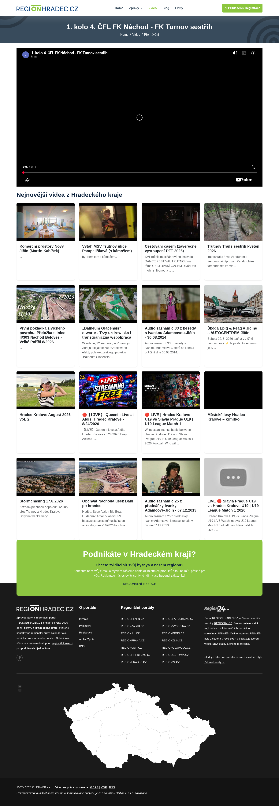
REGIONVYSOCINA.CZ (176, 626)
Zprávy (134, 8)
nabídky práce (25, 638)
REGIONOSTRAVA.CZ (175, 654)
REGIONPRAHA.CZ (133, 640)
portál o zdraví (234, 656)
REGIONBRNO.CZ (173, 633)
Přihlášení (85, 625)
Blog (165, 8)
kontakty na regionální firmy (33, 632)
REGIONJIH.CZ (130, 633)
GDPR (94, 787)
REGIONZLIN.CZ (172, 640)
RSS (81, 646)
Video (152, 8)
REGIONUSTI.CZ (131, 647)
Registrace (252, 8)
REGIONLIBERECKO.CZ (136, 654)
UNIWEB (223, 633)
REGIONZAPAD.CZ (132, 626)
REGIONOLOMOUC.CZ (176, 647)
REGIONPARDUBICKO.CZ (178, 618)
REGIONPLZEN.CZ (132, 618)
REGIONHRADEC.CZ (134, 662)
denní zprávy (24, 627)
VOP (104, 787)
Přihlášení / (235, 8)
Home (119, 8)
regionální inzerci (62, 643)
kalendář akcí (59, 632)
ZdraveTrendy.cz (214, 662)
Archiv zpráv (86, 639)
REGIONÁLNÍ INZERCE (139, 583)
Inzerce (83, 618)
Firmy (179, 8)
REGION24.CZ (171, 662)
